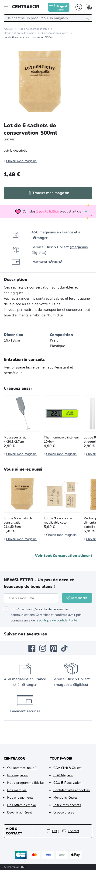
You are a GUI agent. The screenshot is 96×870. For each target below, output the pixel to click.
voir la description (16, 150)
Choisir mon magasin (21, 161)
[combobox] (48, 18)
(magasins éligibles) (71, 684)
